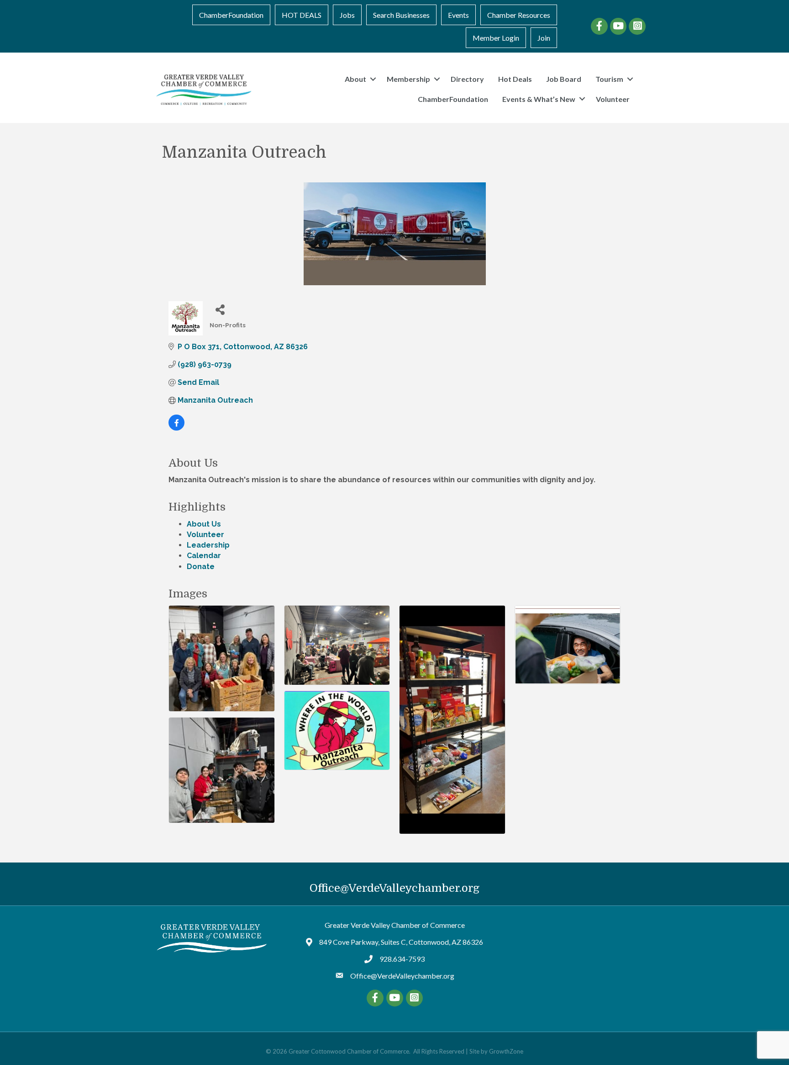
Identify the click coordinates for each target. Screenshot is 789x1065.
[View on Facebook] (176, 428)
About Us (204, 524)
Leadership (208, 545)
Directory (467, 79)
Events (458, 15)
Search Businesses (401, 15)
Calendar (204, 555)
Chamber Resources (518, 15)
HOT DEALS (301, 15)
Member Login (496, 37)
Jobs (347, 15)
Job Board (563, 79)
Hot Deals (515, 79)
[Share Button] (220, 309)
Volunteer (613, 99)
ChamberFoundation (231, 15)
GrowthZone (506, 1051)
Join (543, 37)
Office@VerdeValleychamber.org (394, 888)
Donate (201, 566)
